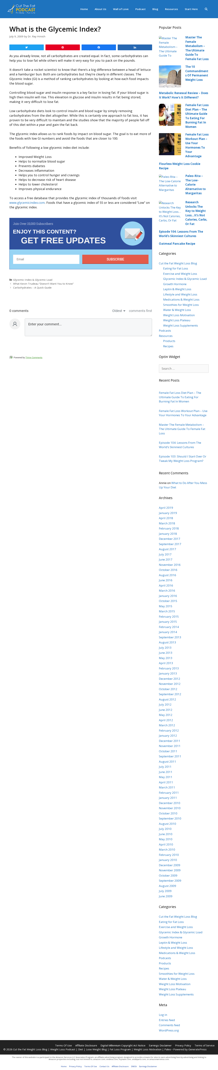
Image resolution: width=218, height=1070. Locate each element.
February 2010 (169, 855)
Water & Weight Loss (177, 310)
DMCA (134, 1066)
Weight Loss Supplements (180, 325)
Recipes (168, 346)
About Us (100, 9)
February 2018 (169, 528)
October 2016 (168, 570)
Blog (155, 9)
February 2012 (169, 730)
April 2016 (166, 585)
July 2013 (165, 648)
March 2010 (167, 849)
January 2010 (168, 860)
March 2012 (167, 725)
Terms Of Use (63, 1045)
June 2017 (165, 559)
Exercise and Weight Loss (180, 274)
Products (169, 341)
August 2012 (167, 699)
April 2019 (166, 508)
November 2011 (170, 746)
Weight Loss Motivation (179, 315)
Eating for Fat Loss (175, 268)
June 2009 (165, 896)
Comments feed (169, 1025)
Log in (163, 1015)
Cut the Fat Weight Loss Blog (178, 263)
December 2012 (169, 679)
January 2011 (168, 798)
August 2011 (167, 761)
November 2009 (170, 870)
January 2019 (168, 513)
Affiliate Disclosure (86, 1045)
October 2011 (168, 751)
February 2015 (169, 616)
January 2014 (168, 632)
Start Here (191, 9)
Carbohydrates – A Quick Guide (32, 287)
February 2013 (169, 668)
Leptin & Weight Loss (177, 289)
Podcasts (165, 330)
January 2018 (168, 534)
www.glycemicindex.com (27, 203)
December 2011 (169, 741)
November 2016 (170, 565)
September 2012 (170, 694)
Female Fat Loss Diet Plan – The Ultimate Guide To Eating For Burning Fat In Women (180, 397)
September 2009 (170, 881)
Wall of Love (121, 9)
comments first (140, 311)
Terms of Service (204, 1045)
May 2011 (165, 777)
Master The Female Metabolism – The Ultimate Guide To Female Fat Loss (182, 429)
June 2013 (165, 653)
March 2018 (167, 523)
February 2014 (169, 627)
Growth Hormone (174, 284)
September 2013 (170, 637)
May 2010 (165, 839)
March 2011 (167, 787)
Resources (171, 9)
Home (84, 9)
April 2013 (166, 663)
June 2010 (165, 834)
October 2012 (168, 689)
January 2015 (168, 622)
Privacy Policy (183, 1045)
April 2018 (166, 518)
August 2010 (167, 824)
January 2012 (168, 736)
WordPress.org (169, 1030)
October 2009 (168, 875)
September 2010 (170, 818)
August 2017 (167, 549)
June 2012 (165, 710)
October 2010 (168, 813)
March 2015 (167, 611)
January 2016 (168, 596)
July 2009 (165, 891)
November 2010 (170, 808)
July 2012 (165, 704)
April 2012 (166, 720)
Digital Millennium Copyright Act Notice (122, 1045)
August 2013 (167, 642)
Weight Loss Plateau (176, 320)
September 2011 (170, 756)
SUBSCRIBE (115, 259)
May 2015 (165, 606)
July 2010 (165, 829)
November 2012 (170, 684)
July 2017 (165, 554)
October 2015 (168, 601)
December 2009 (169, 865)
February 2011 (169, 793)
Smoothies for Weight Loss (181, 305)
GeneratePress (197, 1049)
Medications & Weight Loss (181, 299)
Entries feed (167, 1020)
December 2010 (169, 803)
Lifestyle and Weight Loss (180, 294)
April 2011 (166, 782)
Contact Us (104, 1066)
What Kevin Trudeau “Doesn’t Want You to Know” (43, 283)
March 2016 (167, 590)
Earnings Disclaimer (160, 1045)
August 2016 (167, 575)
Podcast (140, 9)
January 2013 (168, 673)
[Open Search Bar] (206, 9)
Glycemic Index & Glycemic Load (32, 279)
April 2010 (166, 844)
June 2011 (165, 772)
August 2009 (167, 886)
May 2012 (165, 715)
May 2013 (165, 658)
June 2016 (165, 580)
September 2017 (170, 544)
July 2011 (165, 767)
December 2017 (169, 539)
